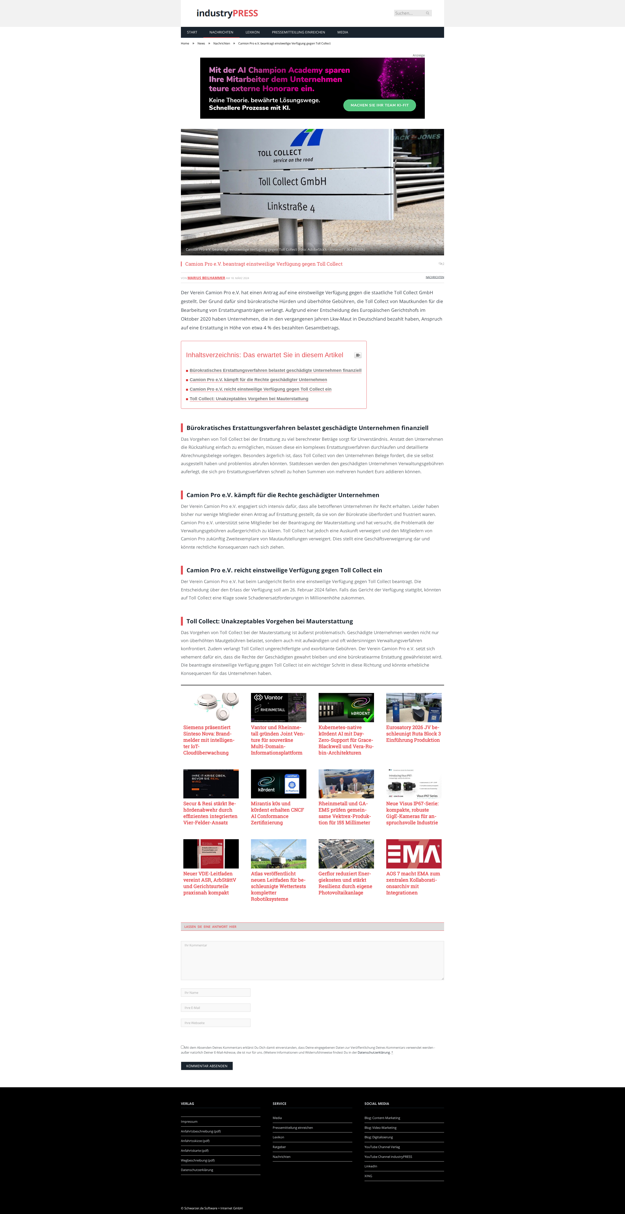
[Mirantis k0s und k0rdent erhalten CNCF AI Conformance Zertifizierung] (278, 784)
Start (192, 32)
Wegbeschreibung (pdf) (198, 1160)
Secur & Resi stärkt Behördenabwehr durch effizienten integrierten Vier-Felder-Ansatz (210, 813)
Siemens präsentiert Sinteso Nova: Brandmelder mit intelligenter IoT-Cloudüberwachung (209, 740)
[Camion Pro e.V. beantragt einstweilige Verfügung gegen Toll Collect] (312, 193)
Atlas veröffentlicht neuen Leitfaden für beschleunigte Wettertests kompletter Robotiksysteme (278, 886)
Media (342, 32)
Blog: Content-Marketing (382, 1118)
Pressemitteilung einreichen (298, 32)
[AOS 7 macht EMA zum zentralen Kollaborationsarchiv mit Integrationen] (414, 854)
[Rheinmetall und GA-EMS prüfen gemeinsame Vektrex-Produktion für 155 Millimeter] (346, 784)
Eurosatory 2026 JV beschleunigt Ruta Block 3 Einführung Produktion (413, 733)
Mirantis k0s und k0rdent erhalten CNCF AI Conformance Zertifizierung (277, 813)
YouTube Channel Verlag (382, 1147)
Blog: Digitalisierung (379, 1137)
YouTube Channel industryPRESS (388, 1156)
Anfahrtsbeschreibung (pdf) (201, 1131)
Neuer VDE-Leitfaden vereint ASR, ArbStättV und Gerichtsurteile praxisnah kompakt (209, 883)
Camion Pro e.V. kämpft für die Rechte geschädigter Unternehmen (258, 379)
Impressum (189, 1121)
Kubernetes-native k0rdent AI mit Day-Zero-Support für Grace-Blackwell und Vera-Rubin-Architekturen (346, 740)
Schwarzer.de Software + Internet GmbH (213, 1208)
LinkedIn (371, 1166)
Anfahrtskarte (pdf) (194, 1150)
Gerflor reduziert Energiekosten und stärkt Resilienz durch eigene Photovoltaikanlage (345, 883)
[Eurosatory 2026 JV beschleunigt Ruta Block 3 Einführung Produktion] (414, 707)
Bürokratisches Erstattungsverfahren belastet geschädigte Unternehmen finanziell (276, 370)
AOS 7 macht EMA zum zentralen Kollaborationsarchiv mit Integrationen (413, 883)
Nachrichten (221, 32)
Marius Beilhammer (206, 277)
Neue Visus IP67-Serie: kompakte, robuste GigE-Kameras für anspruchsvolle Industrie (412, 813)
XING (368, 1176)
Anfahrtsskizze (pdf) (195, 1141)
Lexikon (253, 32)
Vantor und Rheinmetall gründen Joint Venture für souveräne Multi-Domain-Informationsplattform (278, 740)
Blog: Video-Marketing (380, 1127)
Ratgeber (279, 1147)
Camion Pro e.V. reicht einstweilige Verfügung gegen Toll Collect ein (261, 389)
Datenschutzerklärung (374, 1052)
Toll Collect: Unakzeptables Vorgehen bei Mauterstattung (249, 398)
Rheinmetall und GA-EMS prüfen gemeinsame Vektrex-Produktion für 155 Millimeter (345, 813)
